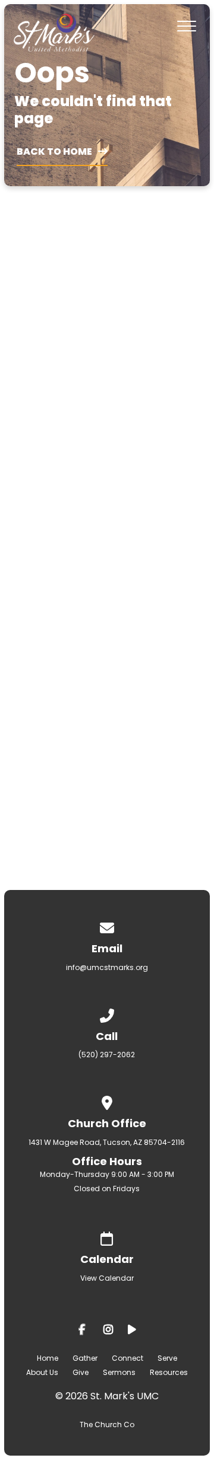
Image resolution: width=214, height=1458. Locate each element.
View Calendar (107, 1278)
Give (81, 1372)
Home (47, 1358)
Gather (85, 1358)
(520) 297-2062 (106, 1054)
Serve (167, 1358)
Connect (127, 1358)
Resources (169, 1372)
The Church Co (107, 1424)
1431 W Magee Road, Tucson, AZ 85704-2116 (107, 1142)
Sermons (119, 1372)
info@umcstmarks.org (107, 967)
